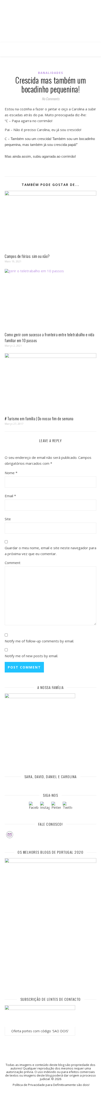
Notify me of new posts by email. (31, 655)
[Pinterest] (56, 806)
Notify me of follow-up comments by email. (39, 641)
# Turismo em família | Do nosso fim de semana (39, 418)
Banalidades (50, 73)
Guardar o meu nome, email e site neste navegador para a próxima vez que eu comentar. (50, 550)
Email (10, 495)
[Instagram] (45, 806)
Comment (12, 562)
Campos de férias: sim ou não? (27, 256)
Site (8, 518)
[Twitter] (67, 806)
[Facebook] (33, 806)
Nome (11, 472)
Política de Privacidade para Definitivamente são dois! (51, 1085)
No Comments (50, 98)
